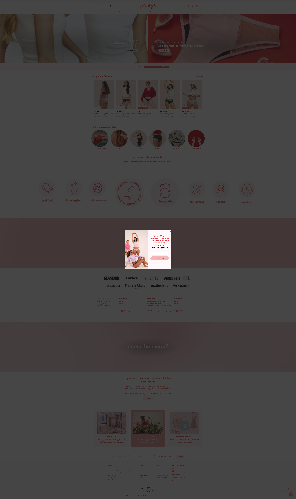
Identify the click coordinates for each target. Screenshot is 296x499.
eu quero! (159, 258)
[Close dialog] (170, 232)
